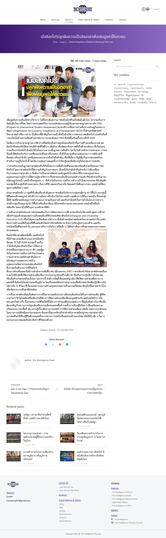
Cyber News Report (120, 502)
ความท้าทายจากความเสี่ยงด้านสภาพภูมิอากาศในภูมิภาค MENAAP (38, 456)
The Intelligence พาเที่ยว (122, 506)
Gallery (114, 510)
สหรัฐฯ (149, 99)
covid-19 (121, 84)
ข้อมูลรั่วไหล (119, 95)
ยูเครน (134, 99)
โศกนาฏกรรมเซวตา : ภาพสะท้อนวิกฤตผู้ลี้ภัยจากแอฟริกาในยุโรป (38, 437)
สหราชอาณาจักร (121, 103)
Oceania (62, 518)
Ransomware (130, 92)
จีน (142, 95)
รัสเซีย (141, 99)
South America (65, 521)
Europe (62, 511)
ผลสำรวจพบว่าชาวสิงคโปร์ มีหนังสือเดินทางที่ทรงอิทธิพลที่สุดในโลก (90, 456)
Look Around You (66, 487)
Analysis (52, 330)
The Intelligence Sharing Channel (129, 523)
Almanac (115, 483)
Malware (118, 92)
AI (115, 84)
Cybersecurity (137, 88)
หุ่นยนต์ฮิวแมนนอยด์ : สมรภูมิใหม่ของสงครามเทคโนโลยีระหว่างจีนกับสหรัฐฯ (91, 418)
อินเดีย (133, 103)
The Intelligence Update (121, 495)
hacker (149, 88)
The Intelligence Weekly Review (125, 499)
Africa (61, 504)
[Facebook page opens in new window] (143, 9)
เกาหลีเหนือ (142, 103)
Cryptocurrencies (135, 84)
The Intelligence (121, 519)
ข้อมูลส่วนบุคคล (132, 95)
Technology (143, 92)
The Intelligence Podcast (122, 492)
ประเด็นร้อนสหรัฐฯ (122, 99)
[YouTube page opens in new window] (148, 9)
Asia (61, 507)
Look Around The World (69, 490)
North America (65, 514)
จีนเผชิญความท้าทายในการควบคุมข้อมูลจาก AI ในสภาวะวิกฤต (91, 437)
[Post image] (13, 419)
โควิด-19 (153, 103)
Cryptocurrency (121, 88)
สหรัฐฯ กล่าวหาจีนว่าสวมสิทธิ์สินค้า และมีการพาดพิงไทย (37, 417)
